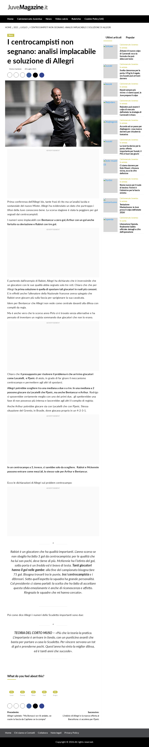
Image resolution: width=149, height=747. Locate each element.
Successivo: (81, 715)
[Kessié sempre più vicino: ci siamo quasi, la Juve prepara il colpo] (107, 84)
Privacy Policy (71, 733)
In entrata (123, 48)
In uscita (123, 221)
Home (10, 19)
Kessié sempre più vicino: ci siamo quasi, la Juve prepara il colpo (130, 92)
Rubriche (76, 19)
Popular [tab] (130, 37)
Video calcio (61, 19)
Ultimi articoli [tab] (113, 37)
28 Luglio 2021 (30, 69)
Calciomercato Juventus (29, 19)
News (49, 19)
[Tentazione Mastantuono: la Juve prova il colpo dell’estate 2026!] (110, 201)
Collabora (43, 733)
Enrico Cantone (15, 69)
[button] (142, 19)
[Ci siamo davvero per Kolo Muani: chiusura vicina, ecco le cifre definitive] (110, 163)
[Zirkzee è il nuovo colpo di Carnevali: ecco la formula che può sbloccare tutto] (108, 46)
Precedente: (29, 715)
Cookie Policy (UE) (94, 19)
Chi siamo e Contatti (24, 733)
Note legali (56, 733)
